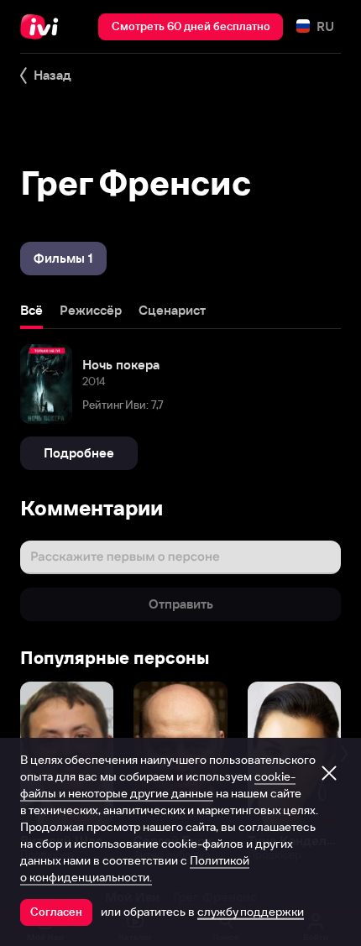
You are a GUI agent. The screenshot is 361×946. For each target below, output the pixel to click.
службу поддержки (250, 911)
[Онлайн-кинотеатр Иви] (43, 27)
